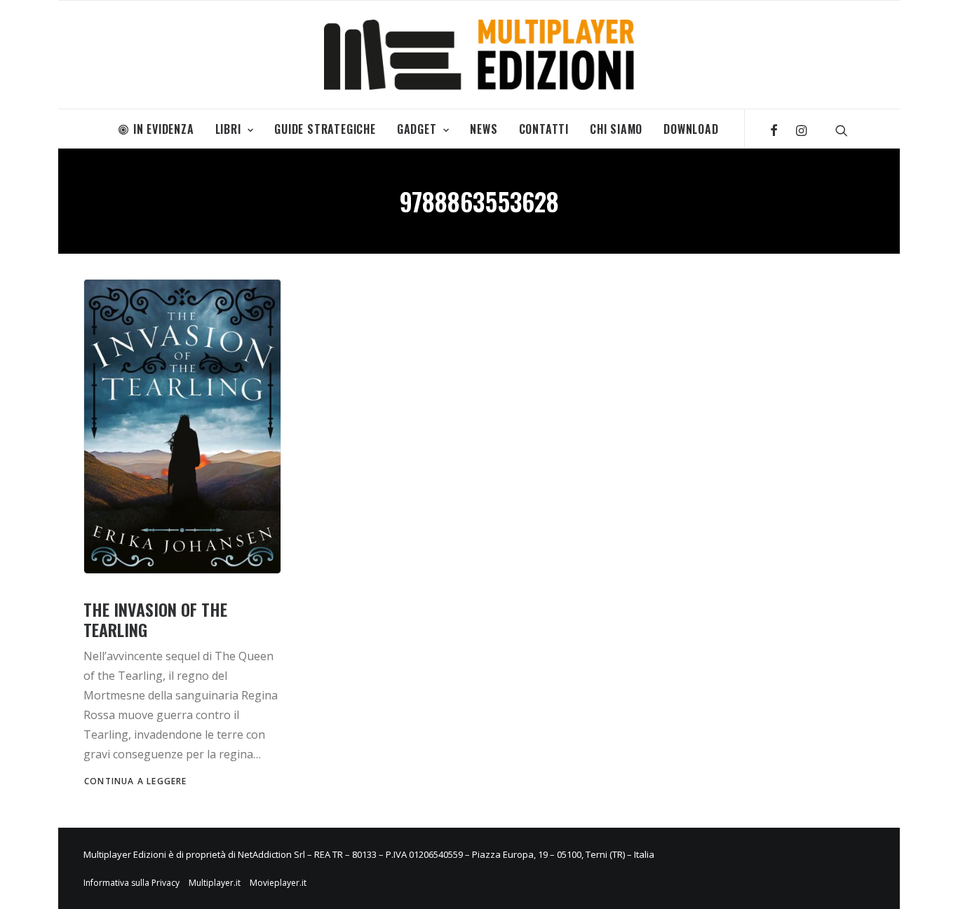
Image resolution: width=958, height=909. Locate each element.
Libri (228, 129)
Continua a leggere (135, 781)
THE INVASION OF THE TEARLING (155, 619)
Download (690, 129)
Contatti (544, 129)
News (483, 129)
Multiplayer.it (215, 883)
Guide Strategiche (325, 129)
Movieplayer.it (278, 883)
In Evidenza (163, 129)
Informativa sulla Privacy (131, 883)
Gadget (417, 129)
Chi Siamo (616, 129)
